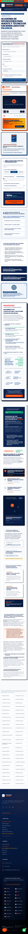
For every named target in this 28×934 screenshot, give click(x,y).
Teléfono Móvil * (5, 54)
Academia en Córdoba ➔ (6, 720)
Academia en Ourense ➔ (6, 758)
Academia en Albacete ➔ (19, 695)
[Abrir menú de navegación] (25, 5)
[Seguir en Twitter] (10, 807)
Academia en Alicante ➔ (6, 699)
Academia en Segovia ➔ (6, 765)
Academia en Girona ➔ (6, 724)
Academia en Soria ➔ (5, 769)
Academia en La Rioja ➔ (19, 739)
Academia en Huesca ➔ (19, 731)
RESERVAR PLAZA (19, 126)
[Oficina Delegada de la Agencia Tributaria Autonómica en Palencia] (15, 511)
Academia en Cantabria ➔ (20, 713)
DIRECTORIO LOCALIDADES (7, 833)
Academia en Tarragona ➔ (20, 769)
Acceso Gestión (5, 844)
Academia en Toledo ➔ (6, 776)
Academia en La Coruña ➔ (6, 739)
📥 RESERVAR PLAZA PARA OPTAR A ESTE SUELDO (14, 202)
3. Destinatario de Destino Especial (11, 183)
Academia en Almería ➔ (19, 699)
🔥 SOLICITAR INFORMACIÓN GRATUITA (14, 79)
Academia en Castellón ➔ (6, 717)
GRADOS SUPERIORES (6, 825)
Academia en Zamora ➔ (6, 783)
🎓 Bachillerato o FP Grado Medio (12, 224)
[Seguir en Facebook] (6, 807)
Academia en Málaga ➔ (19, 751)
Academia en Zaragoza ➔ (20, 783)
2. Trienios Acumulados (8, 176)
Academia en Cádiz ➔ (5, 713)
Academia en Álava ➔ (6, 695)
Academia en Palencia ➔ (19, 758)
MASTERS (4, 827)
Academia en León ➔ (18, 743)
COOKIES (21, 930)
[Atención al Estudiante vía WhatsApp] (24, 930)
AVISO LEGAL (4, 850)
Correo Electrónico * (6, 59)
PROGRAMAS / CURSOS (6, 821)
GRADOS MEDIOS (5, 823)
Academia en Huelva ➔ (6, 731)
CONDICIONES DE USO (6, 836)
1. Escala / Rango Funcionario (10, 169)
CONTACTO (4, 854)
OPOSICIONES (5, 829)
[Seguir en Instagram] (3, 807)
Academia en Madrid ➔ (6, 751)
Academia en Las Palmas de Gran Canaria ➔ (7, 744)
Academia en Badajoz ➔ (6, 706)
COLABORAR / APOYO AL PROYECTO (10, 848)
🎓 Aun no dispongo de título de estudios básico (11, 234)
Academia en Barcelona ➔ (20, 706)
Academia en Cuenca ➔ (19, 720)
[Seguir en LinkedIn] (13, 807)
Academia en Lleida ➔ (6, 747)
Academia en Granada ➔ (19, 724)
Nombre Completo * (6, 49)
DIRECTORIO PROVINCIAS (7, 831)
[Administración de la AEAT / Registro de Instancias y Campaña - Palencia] (18, 507)
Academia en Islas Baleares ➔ (7, 735)
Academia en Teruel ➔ (19, 772)
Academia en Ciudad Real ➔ (20, 717)
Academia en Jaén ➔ (19, 735)
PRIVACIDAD (4, 852)
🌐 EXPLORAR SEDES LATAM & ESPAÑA (12, 884)
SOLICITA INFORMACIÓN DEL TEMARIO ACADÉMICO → (13, 152)
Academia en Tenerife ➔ (6, 772)
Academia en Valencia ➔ (19, 776)
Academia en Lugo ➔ (19, 747)
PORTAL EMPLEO (5, 846)
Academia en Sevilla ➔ (19, 765)
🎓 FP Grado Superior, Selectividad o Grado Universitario (12, 229)
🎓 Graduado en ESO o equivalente (12, 220)
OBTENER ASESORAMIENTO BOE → (14, 395)
